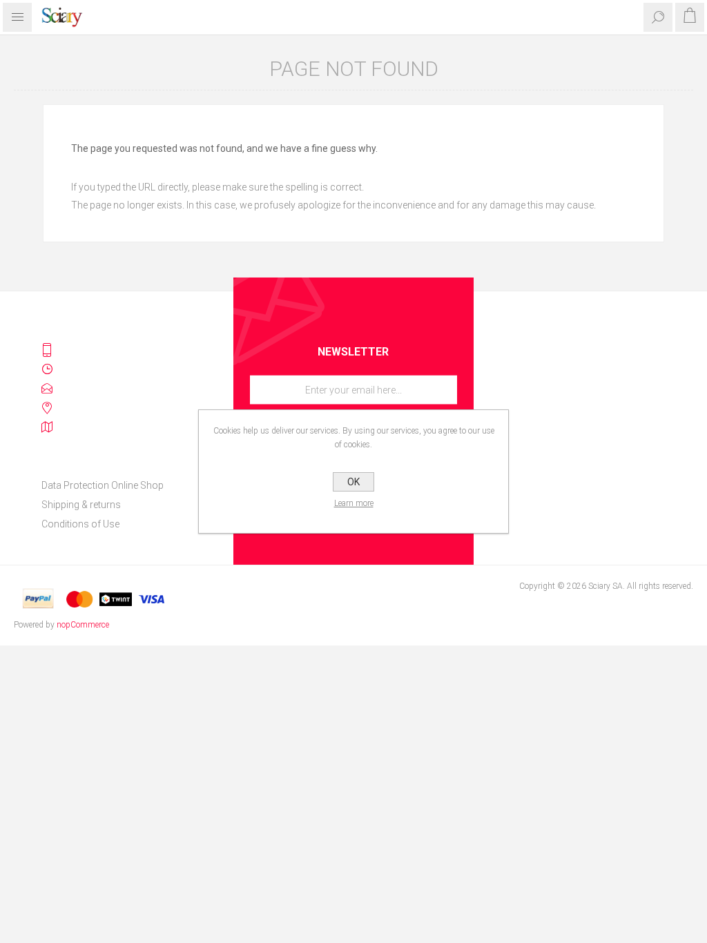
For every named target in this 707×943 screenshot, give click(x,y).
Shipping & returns (81, 504)
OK (353, 481)
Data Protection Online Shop (102, 485)
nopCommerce (83, 625)
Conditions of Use (80, 523)
